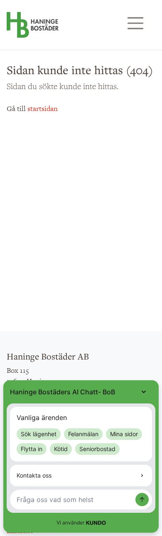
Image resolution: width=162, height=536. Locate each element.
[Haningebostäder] (33, 29)
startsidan (42, 108)
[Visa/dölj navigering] (135, 23)
